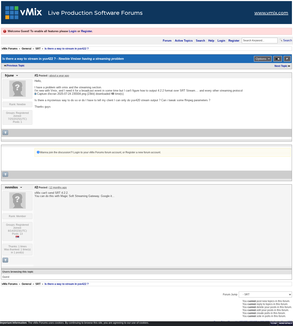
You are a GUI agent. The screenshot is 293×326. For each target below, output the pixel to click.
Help (211, 40)
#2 (36, 187)
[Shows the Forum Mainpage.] (24, 14)
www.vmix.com (271, 12)
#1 (36, 75)
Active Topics (184, 40)
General (26, 48)
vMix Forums (10, 48)
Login (73, 31)
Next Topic (281, 66)
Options (261, 58)
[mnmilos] (17, 207)
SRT (38, 48)
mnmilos (11, 187)
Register (86, 31)
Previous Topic (16, 65)
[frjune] (17, 95)
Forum (167, 40)
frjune (9, 75)
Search (200, 40)
